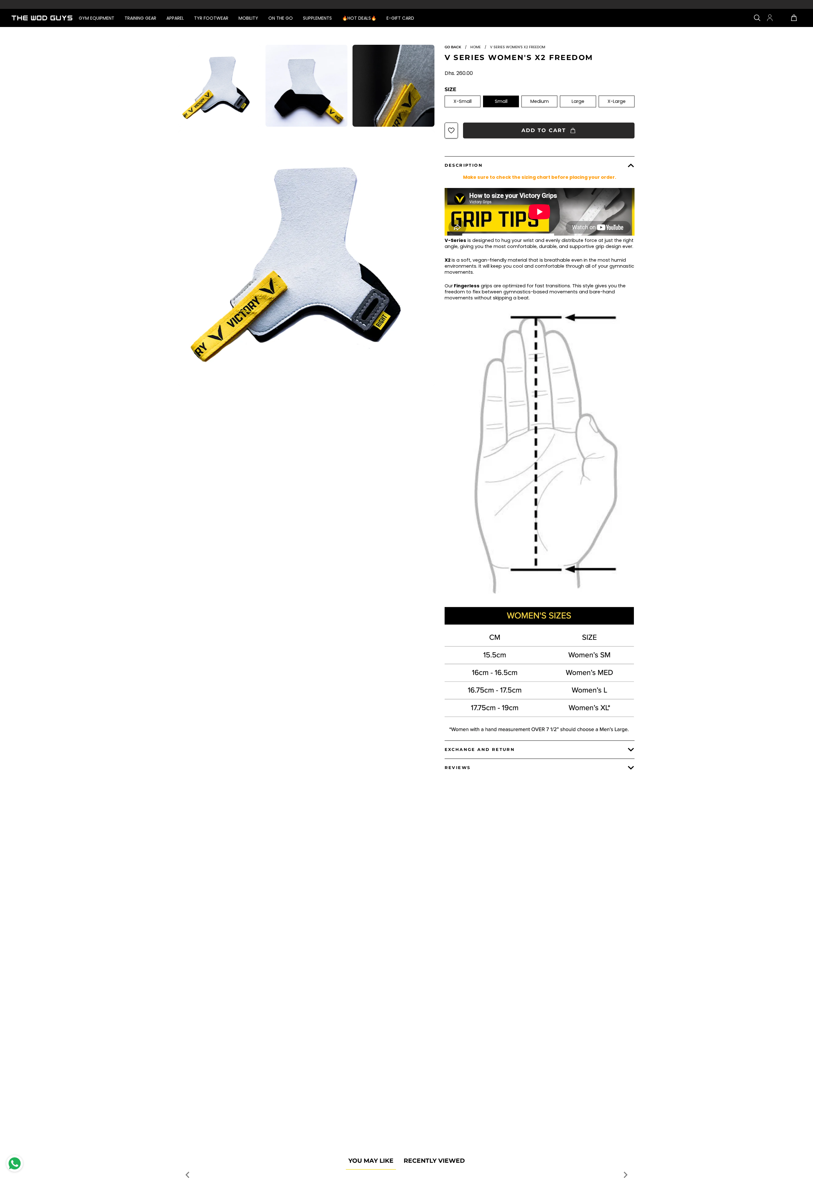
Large (578, 101)
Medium (539, 101)
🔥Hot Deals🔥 (359, 18)
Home (475, 47)
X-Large (617, 101)
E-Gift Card (400, 18)
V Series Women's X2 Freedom (519, 57)
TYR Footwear (211, 18)
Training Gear (140, 18)
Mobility (248, 18)
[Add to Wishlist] (451, 130)
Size (450, 89)
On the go (280, 18)
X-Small (463, 101)
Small (501, 101)
